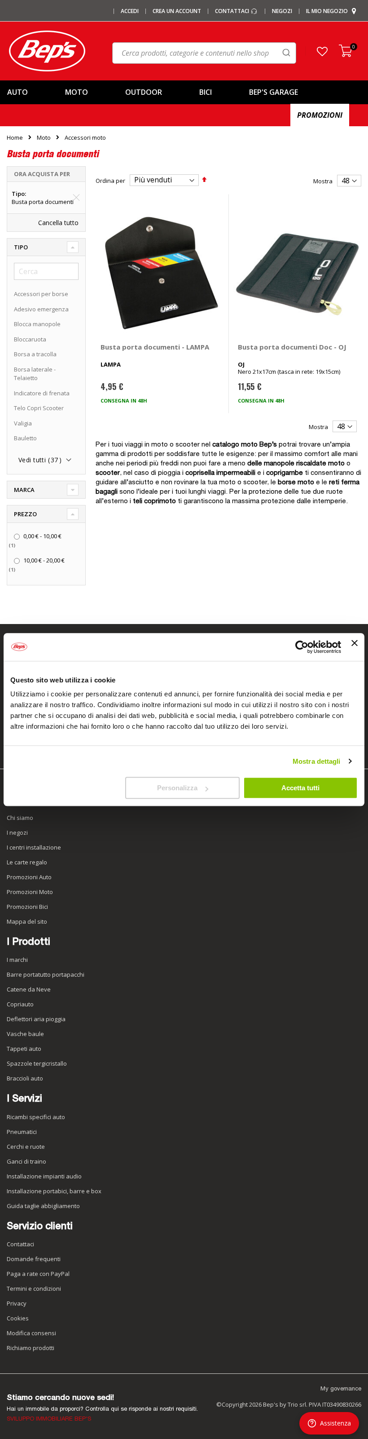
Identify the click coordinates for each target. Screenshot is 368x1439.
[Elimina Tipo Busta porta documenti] (76, 197)
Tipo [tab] (21, 247)
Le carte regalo (27, 862)
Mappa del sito (27, 921)
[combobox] (204, 53)
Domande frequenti (34, 1259)
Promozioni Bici (27, 907)
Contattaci (232, 11)
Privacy (16, 1303)
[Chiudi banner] (354, 647)
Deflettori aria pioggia (36, 1019)
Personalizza (177, 788)
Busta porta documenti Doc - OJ (292, 346)
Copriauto (20, 1004)
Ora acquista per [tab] (42, 174)
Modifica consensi (31, 1333)
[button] (322, 51)
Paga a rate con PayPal (38, 1274)
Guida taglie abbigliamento (43, 1206)
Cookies (18, 1318)
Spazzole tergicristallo (37, 1063)
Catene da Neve (29, 989)
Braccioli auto (25, 1078)
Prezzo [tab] (25, 514)
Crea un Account (177, 11)
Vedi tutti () (39, 460)
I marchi (17, 960)
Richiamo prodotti (30, 1348)
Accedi (130, 11)
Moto (44, 138)
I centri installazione (34, 847)
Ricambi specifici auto (36, 1117)
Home (15, 137)
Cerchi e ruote (26, 1146)
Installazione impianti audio (44, 1176)
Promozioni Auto (29, 877)
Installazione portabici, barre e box (54, 1191)
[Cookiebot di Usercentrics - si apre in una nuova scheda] (302, 647)
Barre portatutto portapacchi (45, 974)
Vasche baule (25, 1034)
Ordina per (110, 180)
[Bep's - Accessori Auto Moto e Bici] (47, 51)
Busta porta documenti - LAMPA (155, 346)
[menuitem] (28, 92)
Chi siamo (20, 818)
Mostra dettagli (317, 761)
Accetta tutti (300, 788)
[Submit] (286, 52)
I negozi (17, 832)
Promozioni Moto (30, 892)
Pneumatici (22, 1132)
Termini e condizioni (34, 1288)
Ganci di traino (26, 1161)
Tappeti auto (24, 1049)
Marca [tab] (24, 490)
